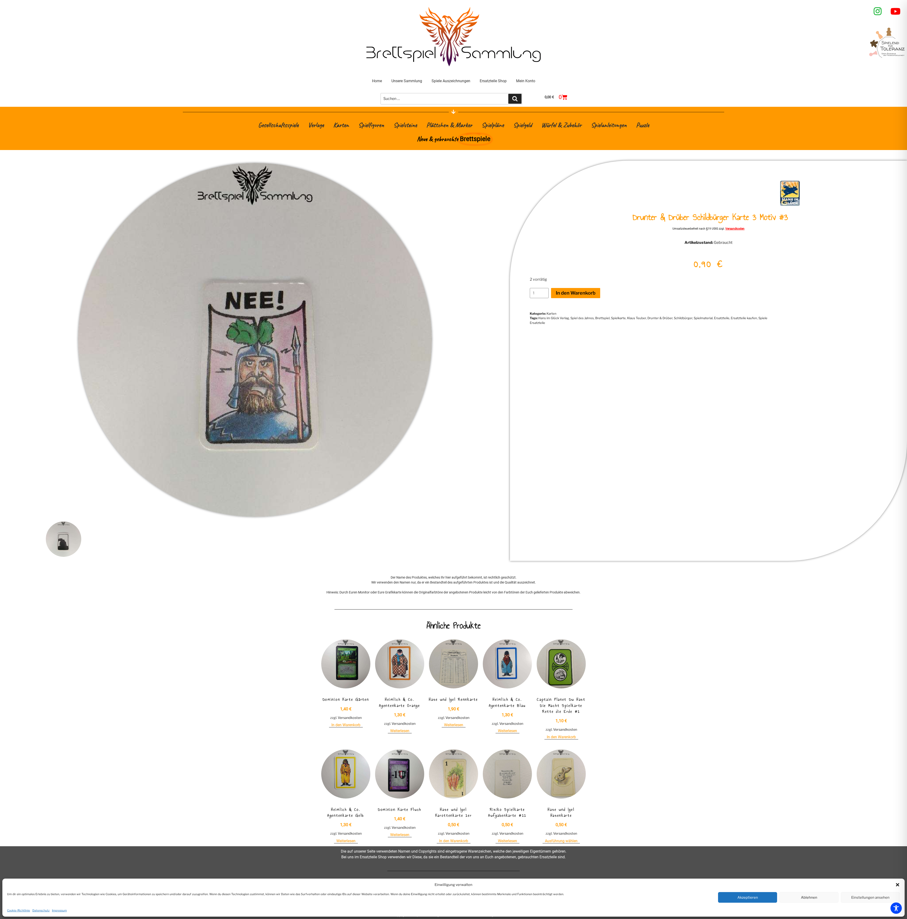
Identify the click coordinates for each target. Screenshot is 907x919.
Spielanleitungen (609, 125)
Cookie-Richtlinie (18, 910)
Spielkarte (618, 318)
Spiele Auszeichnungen (451, 81)
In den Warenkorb (575, 293)
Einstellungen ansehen (870, 897)
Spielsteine (405, 125)
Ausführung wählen (561, 841)
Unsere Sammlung (406, 81)
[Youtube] (896, 11)
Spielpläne (493, 125)
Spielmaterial (703, 318)
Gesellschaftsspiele (278, 125)
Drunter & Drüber (659, 318)
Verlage (316, 125)
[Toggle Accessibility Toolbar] (896, 908)
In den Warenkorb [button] (345, 725)
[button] (897, 884)
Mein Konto (525, 81)
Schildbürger (683, 318)
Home (377, 81)
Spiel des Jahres (582, 318)
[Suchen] (515, 99)
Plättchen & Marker (449, 125)
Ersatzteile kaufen (744, 318)
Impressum (59, 910)
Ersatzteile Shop (493, 81)
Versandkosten (734, 228)
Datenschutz (41, 910)
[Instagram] (878, 11)
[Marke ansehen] (790, 205)
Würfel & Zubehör (561, 125)
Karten (341, 125)
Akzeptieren (747, 897)
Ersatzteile (721, 318)
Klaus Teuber (636, 318)
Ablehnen (809, 897)
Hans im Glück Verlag (553, 318)
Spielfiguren (371, 125)
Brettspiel (602, 318)
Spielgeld (522, 125)
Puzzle (642, 125)
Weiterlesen (399, 731)
